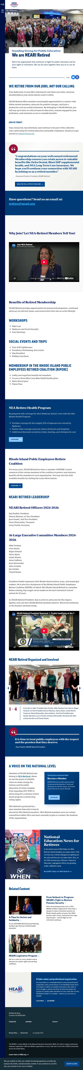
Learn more (15, 439)
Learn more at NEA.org (17, 1054)
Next (79, 688)
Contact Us (12, 1021)
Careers (55, 1021)
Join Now (29, 1021)
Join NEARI (50, 1001)
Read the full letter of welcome (29, 184)
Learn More (14, 485)
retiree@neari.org (22, 203)
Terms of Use (24, 1033)
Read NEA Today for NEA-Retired (56, 871)
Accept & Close (72, 1064)
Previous (9, 688)
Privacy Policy (13, 1033)
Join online (54, 797)
